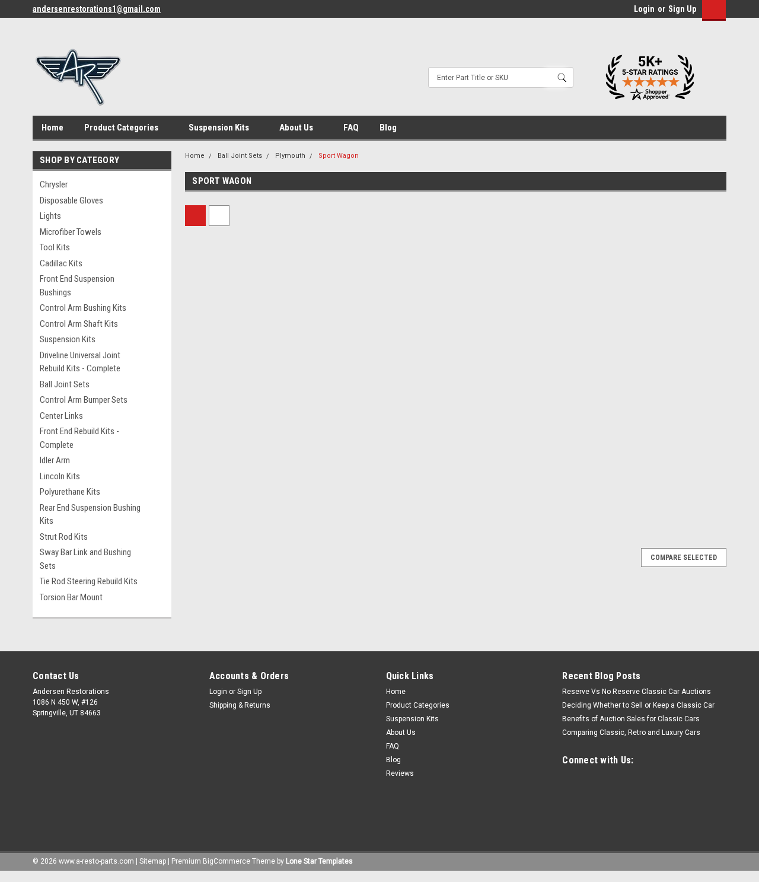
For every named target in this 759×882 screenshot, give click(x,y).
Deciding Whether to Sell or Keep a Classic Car (638, 705)
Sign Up (682, 9)
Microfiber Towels (70, 232)
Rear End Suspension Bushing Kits (90, 514)
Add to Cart (249, 484)
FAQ (351, 127)
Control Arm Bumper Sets (83, 399)
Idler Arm (55, 460)
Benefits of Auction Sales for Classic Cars (631, 719)
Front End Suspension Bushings (77, 285)
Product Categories (122, 127)
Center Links (61, 415)
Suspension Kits (220, 127)
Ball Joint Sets (65, 384)
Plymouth (290, 156)
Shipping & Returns (239, 705)
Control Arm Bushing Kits (83, 308)
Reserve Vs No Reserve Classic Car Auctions (636, 691)
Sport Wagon (338, 156)
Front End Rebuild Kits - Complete (79, 438)
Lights (50, 216)
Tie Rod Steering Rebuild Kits (89, 581)
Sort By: (340, 215)
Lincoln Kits (60, 476)
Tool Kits (55, 247)
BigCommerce (226, 861)
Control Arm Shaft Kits (79, 324)
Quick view (249, 362)
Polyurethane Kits (70, 491)
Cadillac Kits (61, 263)
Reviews (400, 773)
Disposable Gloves (71, 200)
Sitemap (152, 861)
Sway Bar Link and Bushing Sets (85, 559)
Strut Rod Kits (64, 536)
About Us (297, 127)
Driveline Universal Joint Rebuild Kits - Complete (80, 362)
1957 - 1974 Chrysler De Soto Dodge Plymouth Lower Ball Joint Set (243, 405)
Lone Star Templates (319, 861)
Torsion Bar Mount (71, 597)
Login (644, 9)
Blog (388, 127)
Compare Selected (683, 557)
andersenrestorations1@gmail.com (97, 9)
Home (52, 127)
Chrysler (54, 184)
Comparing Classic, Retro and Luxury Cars (631, 732)
